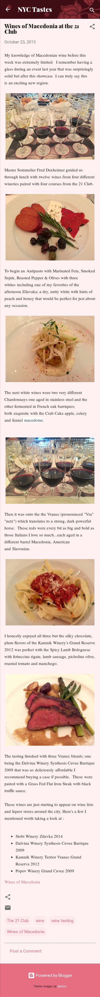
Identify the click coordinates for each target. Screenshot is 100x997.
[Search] (92, 11)
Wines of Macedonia (22, 881)
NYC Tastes (35, 9)
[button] (92, 27)
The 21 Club (18, 920)
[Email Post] (7, 909)
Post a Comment (25, 951)
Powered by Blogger (53, 975)
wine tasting (62, 920)
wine (40, 920)
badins (62, 986)
